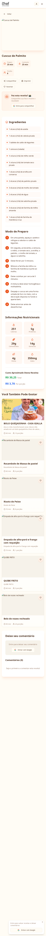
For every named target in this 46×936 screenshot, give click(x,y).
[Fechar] (42, 922)
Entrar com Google (28, 930)
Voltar (9, 14)
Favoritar (9, 87)
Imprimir (27, 81)
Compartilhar (11, 81)
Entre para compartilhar (25, 106)
